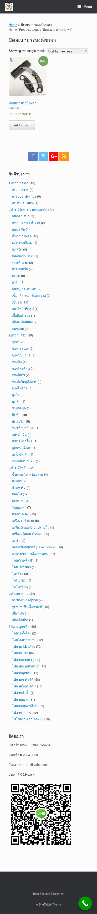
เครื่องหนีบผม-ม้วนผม (27, 533)
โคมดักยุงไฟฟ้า (23, 560)
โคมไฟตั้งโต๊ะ (21, 633)
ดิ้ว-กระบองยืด (22, 236)
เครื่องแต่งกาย (18, 593)
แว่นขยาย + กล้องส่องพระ (30, 553)
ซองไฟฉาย (20, 388)
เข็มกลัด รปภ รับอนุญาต (29, 295)
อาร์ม (16, 282)
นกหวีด (17, 249)
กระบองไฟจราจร (24, 196)
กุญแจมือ (18, 229)
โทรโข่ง (17, 573)
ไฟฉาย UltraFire (23, 646)
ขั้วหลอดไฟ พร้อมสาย (27, 474)
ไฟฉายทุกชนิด (19, 626)
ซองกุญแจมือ (21, 355)
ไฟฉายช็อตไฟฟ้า (24, 686)
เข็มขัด (17, 302)
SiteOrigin (45, 904)
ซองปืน (17, 361)
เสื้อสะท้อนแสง (22, 321)
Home (13, 24)
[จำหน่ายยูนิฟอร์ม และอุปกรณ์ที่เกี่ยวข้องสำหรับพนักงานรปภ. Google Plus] (53, 156)
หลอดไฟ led (20, 514)
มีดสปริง (17, 421)
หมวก (16, 275)
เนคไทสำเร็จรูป (23, 308)
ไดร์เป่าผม (19, 580)
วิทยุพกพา (19, 507)
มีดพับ (16, 414)
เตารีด (16, 540)
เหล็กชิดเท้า (20, 454)
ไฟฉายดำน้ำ (21, 692)
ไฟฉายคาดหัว (22, 659)
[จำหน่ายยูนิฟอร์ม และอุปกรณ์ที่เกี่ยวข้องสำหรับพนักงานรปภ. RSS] (64, 156)
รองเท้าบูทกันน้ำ (23, 427)
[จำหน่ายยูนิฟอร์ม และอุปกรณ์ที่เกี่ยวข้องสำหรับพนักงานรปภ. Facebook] (33, 156)
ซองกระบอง (20, 348)
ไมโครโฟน (20, 586)
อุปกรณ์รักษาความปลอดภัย (28, 209)
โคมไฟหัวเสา (21, 567)
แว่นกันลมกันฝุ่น (23, 461)
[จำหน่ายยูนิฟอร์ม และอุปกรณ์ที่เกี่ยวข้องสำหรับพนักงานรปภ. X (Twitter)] (43, 156)
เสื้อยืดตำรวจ (21, 315)
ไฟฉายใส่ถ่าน (21, 712)
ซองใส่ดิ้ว (18, 374)
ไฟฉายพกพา (21, 699)
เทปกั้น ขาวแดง (23, 202)
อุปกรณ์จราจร (19, 183)
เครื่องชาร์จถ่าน (23, 520)
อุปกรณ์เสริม (17, 335)
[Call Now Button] (85, 903)
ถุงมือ (16, 394)
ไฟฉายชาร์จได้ (22, 679)
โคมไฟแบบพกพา (24, 639)
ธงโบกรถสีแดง (22, 242)
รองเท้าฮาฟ (20, 262)
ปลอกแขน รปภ (22, 255)
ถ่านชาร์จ (19, 487)
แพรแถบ (18, 328)
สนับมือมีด (19, 434)
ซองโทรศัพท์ (21, 368)
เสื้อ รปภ (18, 613)
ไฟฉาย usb (20, 652)
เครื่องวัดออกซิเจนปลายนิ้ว (30, 527)
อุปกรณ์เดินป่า (22, 447)
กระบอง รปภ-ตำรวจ (26, 222)
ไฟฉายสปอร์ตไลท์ (25, 705)
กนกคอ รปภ (20, 216)
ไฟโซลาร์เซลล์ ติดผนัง (27, 719)
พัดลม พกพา (21, 500)
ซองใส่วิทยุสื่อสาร (24, 381)
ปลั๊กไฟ (17, 494)
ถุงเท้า (16, 401)
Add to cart (22, 125)
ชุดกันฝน (18, 341)
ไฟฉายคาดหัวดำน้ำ (26, 666)
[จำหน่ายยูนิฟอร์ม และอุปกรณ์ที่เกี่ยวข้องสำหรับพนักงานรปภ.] (9, 7)
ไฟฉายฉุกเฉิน (22, 672)
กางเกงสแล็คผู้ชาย (25, 600)
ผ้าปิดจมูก (19, 408)
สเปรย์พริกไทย (22, 441)
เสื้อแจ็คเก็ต (20, 619)
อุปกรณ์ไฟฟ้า (18, 467)
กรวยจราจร (20, 189)
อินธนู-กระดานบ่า (24, 289)
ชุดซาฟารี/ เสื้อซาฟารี (27, 606)
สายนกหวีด (20, 269)
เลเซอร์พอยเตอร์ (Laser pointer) (34, 547)
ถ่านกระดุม (20, 480)
